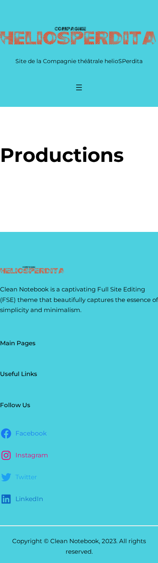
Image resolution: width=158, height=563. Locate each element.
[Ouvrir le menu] (79, 87)
